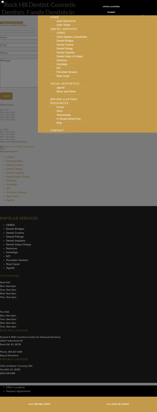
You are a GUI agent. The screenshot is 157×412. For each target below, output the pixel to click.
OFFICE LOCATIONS (111, 7)
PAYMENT (111, 12)
